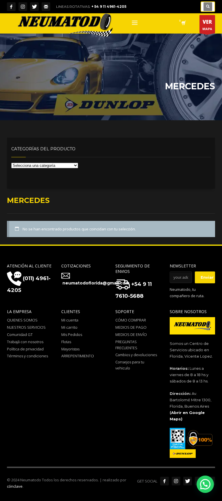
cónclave (15, 486)
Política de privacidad (25, 349)
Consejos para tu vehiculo (129, 365)
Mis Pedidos (71, 334)
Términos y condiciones (27, 355)
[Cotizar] (46, 6)
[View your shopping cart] (183, 23)
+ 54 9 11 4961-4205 (108, 6)
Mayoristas (70, 349)
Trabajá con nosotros (25, 341)
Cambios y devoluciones (136, 354)
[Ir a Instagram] (176, 481)
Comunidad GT (20, 334)
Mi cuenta (69, 320)
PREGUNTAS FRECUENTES (126, 344)
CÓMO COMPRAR (130, 320)
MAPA (207, 25)
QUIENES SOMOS (22, 320)
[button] (205, 484)
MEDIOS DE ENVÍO (131, 334)
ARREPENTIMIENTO (77, 355)
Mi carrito (69, 327)
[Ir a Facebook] (164, 481)
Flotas (66, 341)
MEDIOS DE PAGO (131, 327)
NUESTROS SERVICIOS (26, 327)
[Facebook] (11, 6)
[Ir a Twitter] (187, 481)
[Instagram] (22, 6)
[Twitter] (34, 6)
